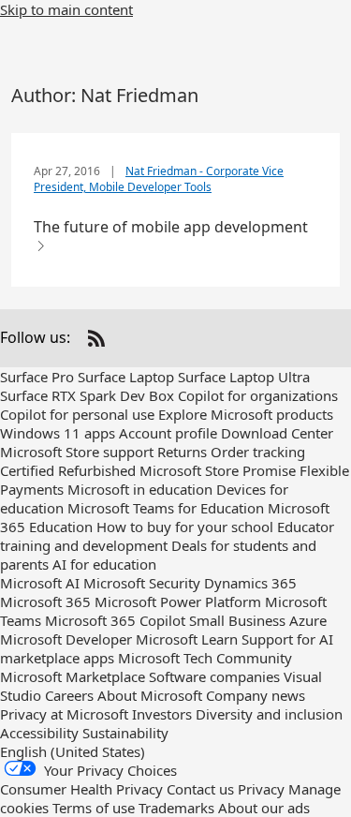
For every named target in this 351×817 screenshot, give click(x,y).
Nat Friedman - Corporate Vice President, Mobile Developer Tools (159, 179)
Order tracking (258, 451)
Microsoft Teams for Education (165, 507)
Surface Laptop (126, 376)
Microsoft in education (139, 489)
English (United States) (72, 751)
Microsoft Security (141, 582)
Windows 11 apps (57, 432)
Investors (162, 714)
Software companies (214, 676)
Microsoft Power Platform (178, 601)
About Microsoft (149, 695)
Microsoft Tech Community (205, 657)
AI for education (104, 564)
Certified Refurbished (68, 470)
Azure (308, 620)
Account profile (168, 432)
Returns (182, 451)
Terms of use (93, 807)
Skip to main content (66, 9)
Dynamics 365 (250, 582)
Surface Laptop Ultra (244, 376)
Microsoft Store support (77, 451)
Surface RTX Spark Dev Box (87, 395)
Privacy (261, 789)
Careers (69, 695)
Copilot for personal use (77, 414)
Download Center (277, 432)
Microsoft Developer (66, 639)
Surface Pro (37, 376)
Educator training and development (167, 536)
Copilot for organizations (258, 395)
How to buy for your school (184, 526)
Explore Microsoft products (245, 414)
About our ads (264, 807)
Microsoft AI (40, 582)
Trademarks (176, 807)
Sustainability (125, 732)
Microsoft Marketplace (72, 676)
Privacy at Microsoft (64, 714)
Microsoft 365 (45, 601)
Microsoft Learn (187, 639)
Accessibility (39, 732)
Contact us (200, 789)
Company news (255, 695)
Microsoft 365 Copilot (115, 620)
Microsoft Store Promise (217, 470)
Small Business (237, 620)
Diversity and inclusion (269, 714)
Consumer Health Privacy (81, 789)
